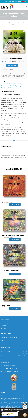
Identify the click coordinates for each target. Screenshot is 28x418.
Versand (23, 61)
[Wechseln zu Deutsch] (23, 1)
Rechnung (3, 325)
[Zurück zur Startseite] (7, 6)
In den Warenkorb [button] (15, 204)
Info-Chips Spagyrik (17, 86)
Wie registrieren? (16, 1)
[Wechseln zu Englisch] (25, 1)
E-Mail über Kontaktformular (10, 371)
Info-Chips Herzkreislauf (7, 84)
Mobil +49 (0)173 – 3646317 (10, 368)
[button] (24, 6)
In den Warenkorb (12, 65)
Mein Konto (8, 1)
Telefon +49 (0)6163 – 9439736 (11, 365)
